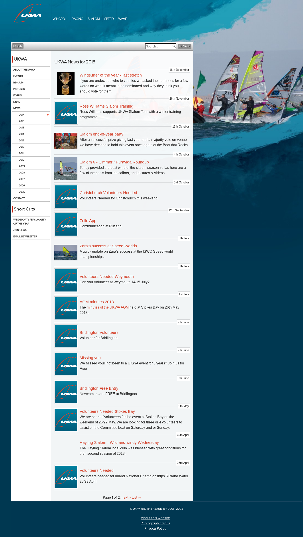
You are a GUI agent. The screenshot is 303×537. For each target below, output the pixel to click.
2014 (21, 134)
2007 (22, 179)
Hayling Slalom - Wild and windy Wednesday (119, 442)
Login (17, 46)
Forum (17, 95)
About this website (155, 518)
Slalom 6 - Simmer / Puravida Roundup (114, 162)
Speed (109, 19)
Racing (77, 19)
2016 (21, 121)
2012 (21, 146)
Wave (122, 19)
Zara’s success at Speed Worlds (108, 246)
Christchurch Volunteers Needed (108, 193)
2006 (22, 185)
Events (18, 76)
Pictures (19, 88)
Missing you (90, 358)
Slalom (94, 19)
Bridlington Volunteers (99, 332)
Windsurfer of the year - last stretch (111, 75)
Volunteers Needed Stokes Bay (107, 411)
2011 (21, 153)
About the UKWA (24, 69)
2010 (21, 159)
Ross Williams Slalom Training (106, 106)
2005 (22, 191)
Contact (19, 198)
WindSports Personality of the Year (29, 221)
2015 (21, 127)
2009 (22, 166)
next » (126, 498)
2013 (21, 140)
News (16, 108)
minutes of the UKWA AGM (108, 307)
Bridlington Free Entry (99, 388)
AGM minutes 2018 (97, 302)
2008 (22, 172)
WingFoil (60, 19)
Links (16, 101)
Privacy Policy (155, 529)
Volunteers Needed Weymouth (107, 276)
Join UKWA (19, 230)
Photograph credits (155, 523)
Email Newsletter (25, 236)
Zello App (88, 220)
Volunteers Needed (97, 470)
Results (18, 82)
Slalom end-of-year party (101, 134)
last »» (136, 498)
